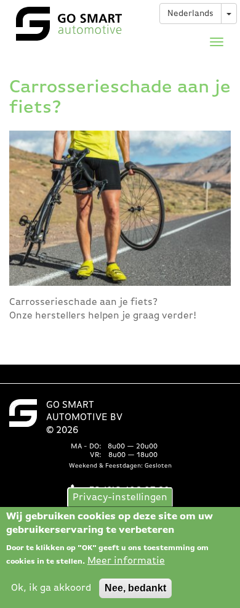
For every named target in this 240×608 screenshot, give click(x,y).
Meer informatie (126, 561)
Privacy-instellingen (120, 498)
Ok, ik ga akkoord (51, 588)
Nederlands (190, 13)
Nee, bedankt (135, 588)
